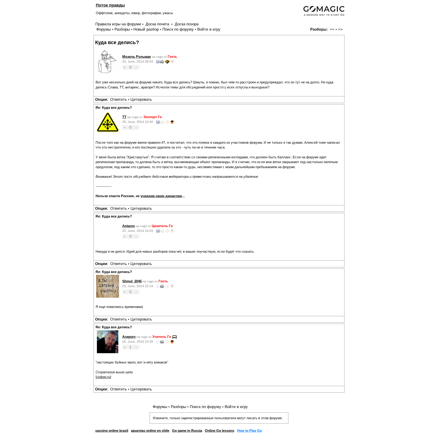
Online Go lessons (219, 430)
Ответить (118, 99)
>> (340, 29)
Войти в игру (208, 29)
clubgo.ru (103, 377)
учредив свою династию (161, 196)
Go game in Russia (187, 430)
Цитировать (141, 99)
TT (124, 117)
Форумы (103, 29)
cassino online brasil (111, 430)
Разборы (122, 29)
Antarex (128, 226)
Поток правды (110, 5)
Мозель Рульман (136, 56)
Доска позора (186, 24)
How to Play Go (249, 430)
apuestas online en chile (150, 430)
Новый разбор (146, 29)
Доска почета (158, 24)
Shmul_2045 (132, 281)
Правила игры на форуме (118, 24)
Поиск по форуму (178, 29)
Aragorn (129, 337)
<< (332, 29)
